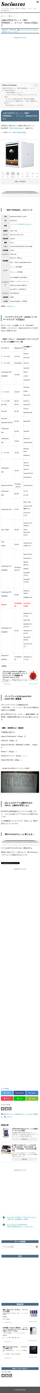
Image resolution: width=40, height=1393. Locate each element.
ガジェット (22, 30)
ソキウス (9, 1117)
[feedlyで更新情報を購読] (6, 1108)
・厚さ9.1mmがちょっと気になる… (14, 105)
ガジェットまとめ (13, 31)
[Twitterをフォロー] (2, 1108)
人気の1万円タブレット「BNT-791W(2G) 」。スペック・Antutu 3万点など (18, 89)
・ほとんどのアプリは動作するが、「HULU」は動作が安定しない (20, 102)
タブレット (29, 30)
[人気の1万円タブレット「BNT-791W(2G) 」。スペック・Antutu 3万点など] (32, 1093)
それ (5, 814)
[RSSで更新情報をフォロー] (10, 1108)
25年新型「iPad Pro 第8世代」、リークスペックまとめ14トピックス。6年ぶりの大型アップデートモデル (15, 1329)
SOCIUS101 (22, 1390)
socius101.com (7, 684)
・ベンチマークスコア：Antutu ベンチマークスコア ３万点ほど (20, 96)
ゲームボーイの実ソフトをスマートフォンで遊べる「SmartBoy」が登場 (22, 1218)
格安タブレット (8, 1114)
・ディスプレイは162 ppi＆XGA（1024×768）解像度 (19, 99)
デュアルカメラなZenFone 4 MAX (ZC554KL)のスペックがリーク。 (20, 1225)
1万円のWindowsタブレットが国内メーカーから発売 (25, 1130)
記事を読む (24, 1139)
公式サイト (11, 306)
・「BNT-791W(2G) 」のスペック (13, 92)
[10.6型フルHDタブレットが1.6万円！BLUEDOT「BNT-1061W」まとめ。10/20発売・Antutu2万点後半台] (6, 1149)
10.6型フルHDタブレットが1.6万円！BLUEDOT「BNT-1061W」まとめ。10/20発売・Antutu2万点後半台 (24, 1148)
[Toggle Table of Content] (34, 85)
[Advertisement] (20, 59)
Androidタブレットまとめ (24, 1114)
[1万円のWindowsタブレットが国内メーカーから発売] (6, 1133)
